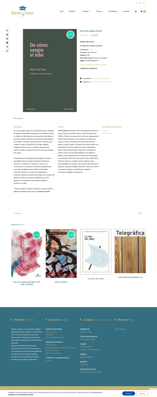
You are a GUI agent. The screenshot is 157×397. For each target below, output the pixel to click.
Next (140, 213)
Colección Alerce (86, 357)
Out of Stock (26, 266)
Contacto (126, 11)
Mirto (90, 50)
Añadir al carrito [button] (130, 261)
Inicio (62, 11)
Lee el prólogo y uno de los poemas (93, 64)
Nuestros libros (51, 345)
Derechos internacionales (55, 337)
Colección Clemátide (87, 339)
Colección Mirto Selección (89, 349)
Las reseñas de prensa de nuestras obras (60, 348)
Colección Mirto (86, 347)
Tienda (98, 11)
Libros (103, 78)
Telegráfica (84, 364)
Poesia (108, 82)
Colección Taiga (85, 332)
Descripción (18, 118)
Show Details (130, 267)
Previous (18, 213)
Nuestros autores (52, 350)
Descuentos (95, 78)
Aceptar (129, 393)
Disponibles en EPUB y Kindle (90, 372)
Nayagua (105, 131)
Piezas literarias (120, 329)
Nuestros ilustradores (53, 353)
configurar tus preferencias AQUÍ (20, 394)
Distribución (113, 11)
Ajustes (142, 393)
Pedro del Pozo (100, 82)
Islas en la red (107, 133)
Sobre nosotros (51, 332)
